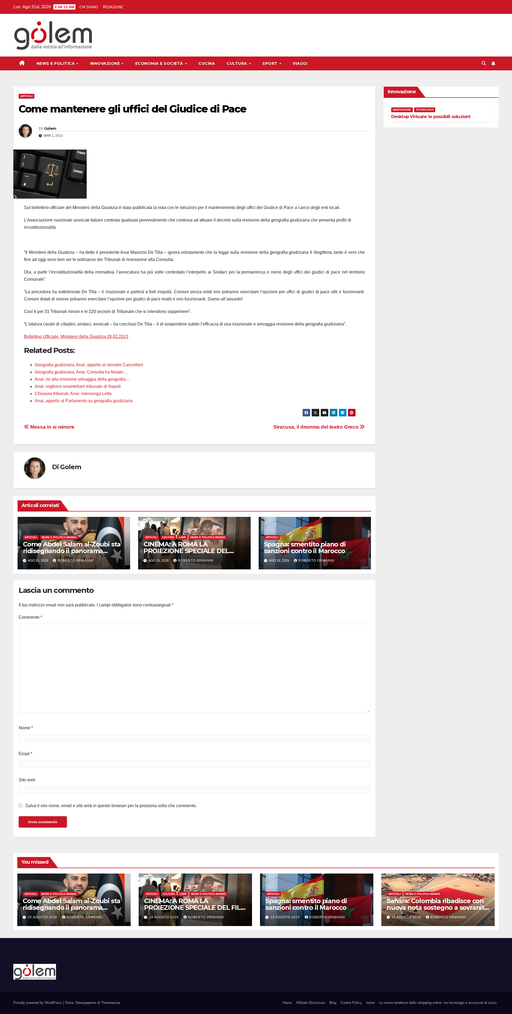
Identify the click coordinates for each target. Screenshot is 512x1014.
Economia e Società (160, 63)
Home (287, 1003)
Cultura (237, 63)
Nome (26, 728)
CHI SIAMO (88, 7)
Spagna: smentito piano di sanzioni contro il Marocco (305, 547)
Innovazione (105, 63)
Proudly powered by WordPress (38, 1003)
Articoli (26, 96)
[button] (484, 63)
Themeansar (110, 1003)
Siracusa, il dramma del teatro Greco (316, 427)
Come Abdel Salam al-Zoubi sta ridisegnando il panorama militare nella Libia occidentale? (72, 550)
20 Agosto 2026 (43, 917)
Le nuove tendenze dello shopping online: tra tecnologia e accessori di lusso (438, 1003)
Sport (270, 63)
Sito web (27, 780)
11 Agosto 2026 (407, 917)
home (370, 1003)
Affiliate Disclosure (310, 1003)
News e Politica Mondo (59, 537)
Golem (50, 128)
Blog (332, 1003)
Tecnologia (425, 109)
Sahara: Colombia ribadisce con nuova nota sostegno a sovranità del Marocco (437, 907)
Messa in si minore (51, 427)
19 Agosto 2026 (164, 917)
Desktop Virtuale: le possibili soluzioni (430, 116)
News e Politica (56, 63)
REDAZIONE (113, 7)
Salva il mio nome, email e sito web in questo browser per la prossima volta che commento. (111, 805)
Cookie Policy (351, 1003)
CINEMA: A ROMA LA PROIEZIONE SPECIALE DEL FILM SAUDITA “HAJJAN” (186, 550)
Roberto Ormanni (75, 560)
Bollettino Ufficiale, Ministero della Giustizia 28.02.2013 (76, 336)
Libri (182, 537)
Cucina (206, 63)
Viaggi (300, 63)
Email (25, 753)
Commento (30, 617)
